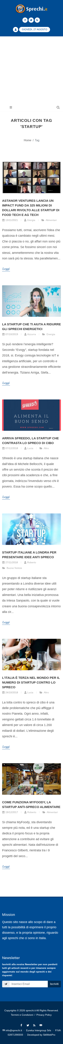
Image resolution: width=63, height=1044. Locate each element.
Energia (50, 334)
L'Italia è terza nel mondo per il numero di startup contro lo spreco (31, 682)
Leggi (6, 268)
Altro (46, 448)
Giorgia (31, 220)
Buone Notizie (14, 568)
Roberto (31, 562)
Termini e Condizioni (22, 1014)
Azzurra (31, 334)
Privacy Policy (44, 1014)
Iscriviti (54, 983)
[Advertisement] (31, 69)
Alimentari (51, 220)
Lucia (30, 448)
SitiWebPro (49, 1034)
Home (27, 140)
